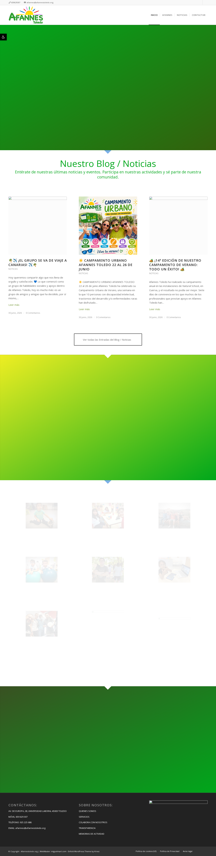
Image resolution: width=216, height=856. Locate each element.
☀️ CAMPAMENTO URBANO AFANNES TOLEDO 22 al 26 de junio (105, 264)
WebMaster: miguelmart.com (53, 851)
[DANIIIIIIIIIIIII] (174, 637)
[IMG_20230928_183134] (41, 624)
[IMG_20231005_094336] (41, 516)
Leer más (13, 304)
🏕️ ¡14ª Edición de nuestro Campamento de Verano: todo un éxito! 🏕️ (175, 264)
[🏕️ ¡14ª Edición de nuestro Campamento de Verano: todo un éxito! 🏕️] (178, 225)
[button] (3, 37)
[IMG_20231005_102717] (174, 516)
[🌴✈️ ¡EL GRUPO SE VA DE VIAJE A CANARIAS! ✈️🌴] (37, 225)
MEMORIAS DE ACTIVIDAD (91, 833)
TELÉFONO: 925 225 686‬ (20, 822)
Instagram (34, 758)
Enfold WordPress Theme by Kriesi (83, 851)
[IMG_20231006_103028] (41, 570)
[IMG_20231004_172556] (108, 624)
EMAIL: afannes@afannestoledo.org (26, 828)
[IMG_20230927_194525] (108, 516)
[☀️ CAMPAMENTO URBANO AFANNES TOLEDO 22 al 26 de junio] (108, 225)
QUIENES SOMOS (87, 811)
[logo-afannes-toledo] (25, 15)
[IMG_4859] (174, 570)
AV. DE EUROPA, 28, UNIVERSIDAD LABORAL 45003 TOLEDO (37, 811)
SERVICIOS (84, 816)
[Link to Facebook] (199, 2)
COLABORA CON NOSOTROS (93, 822)
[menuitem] (15, 3)
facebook (33, 745)
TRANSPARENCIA (87, 828)
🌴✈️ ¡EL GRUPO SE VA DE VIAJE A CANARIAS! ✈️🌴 (37, 262)
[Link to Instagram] (205, 2)
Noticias (13, 269)
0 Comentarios (33, 312)
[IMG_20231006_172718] (108, 570)
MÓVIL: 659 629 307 (18, 816)
